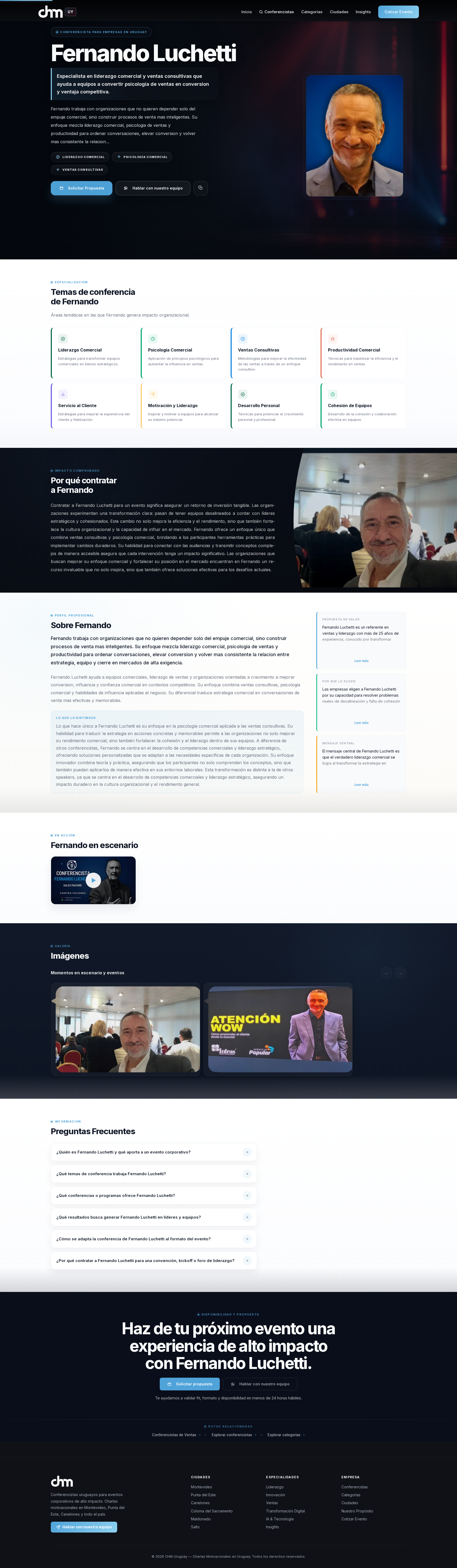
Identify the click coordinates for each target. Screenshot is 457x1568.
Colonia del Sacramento (212, 1511)
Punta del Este (203, 1495)
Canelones (200, 1503)
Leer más (361, 661)
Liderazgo (275, 1487)
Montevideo (201, 1487)
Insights (363, 11)
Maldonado (201, 1519)
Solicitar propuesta (194, 1384)
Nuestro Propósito (357, 1511)
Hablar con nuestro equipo (157, 188)
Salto (195, 1527)
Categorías (311, 11)
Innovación (275, 1495)
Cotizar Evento (399, 11)
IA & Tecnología (280, 1519)
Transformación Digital (285, 1511)
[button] (93, 880)
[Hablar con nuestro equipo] (443, 1536)
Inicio (246, 11)
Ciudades (339, 11)
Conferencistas (279, 11)
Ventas (272, 1503)
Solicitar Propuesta (86, 188)
